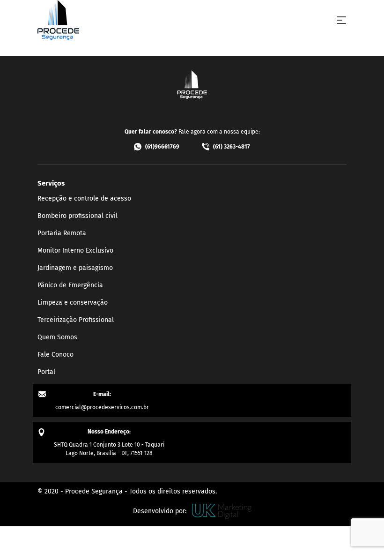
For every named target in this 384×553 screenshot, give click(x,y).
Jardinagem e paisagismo (75, 268)
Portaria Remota (61, 233)
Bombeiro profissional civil (77, 216)
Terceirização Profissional (75, 320)
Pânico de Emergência (70, 285)
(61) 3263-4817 (231, 146)
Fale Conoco (55, 355)
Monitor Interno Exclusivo (75, 250)
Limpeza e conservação (72, 302)
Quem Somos (57, 337)
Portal (46, 372)
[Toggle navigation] (341, 20)
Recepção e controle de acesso (84, 198)
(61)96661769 (162, 146)
